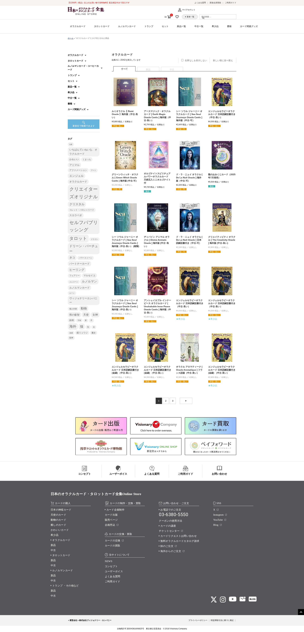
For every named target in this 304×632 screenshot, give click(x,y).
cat (70, 144)
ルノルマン (89, 281)
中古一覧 (198, 26)
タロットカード (102, 26)
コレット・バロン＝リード (81, 210)
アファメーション (78, 170)
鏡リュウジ (82, 332)
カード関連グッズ (249, 26)
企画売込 (110, 525)
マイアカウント (188, 10)
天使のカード (58, 514)
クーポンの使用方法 (170, 520)
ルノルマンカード (127, 26)
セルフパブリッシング (83, 226)
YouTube (218, 519)
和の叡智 (74, 314)
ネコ (72, 257)
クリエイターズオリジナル (83, 192)
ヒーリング (76, 269)
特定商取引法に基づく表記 (222, 620)
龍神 (71, 338)
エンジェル (76, 175)
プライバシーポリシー (197, 620)
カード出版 (111, 514)
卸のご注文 (166, 546)
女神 (95, 314)
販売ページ (111, 519)
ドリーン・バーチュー (83, 248)
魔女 (94, 333)
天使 (86, 314)
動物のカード (58, 519)
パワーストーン (85, 258)
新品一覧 (181, 26)
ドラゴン (94, 239)
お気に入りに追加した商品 (178, 16)
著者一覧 (190, 17)
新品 (53, 545)
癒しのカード (58, 525)
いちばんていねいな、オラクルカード (83, 151)
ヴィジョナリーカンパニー (83, 300)
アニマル (74, 165)
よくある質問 (200, 3)
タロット (78, 238)
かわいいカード (60, 530)
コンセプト (111, 566)
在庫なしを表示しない (196, 60)
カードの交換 (112, 540)
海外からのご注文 (170, 551)
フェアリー (74, 275)
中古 (53, 550)
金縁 (71, 333)
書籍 (229, 26)
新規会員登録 (215, 3)
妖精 (71, 320)
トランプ (148, 26)
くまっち (87, 159)
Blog (215, 525)
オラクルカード (78, 26)
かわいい (74, 159)
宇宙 (79, 320)
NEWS (108, 561)
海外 (72, 326)
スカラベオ (75, 215)
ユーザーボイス (114, 571)
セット (165, 26)
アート (93, 170)
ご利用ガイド (230, 3)
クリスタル (76, 204)
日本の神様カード (61, 509)
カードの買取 (112, 545)
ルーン (72, 293)
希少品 (215, 26)
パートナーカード (79, 263)
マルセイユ (89, 275)
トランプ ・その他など (65, 585)
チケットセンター (169, 531)
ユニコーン (73, 282)
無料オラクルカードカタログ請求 (179, 541)
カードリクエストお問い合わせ (178, 536)
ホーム (70, 38)
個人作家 (73, 309)
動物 (84, 308)
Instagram (218, 514)
